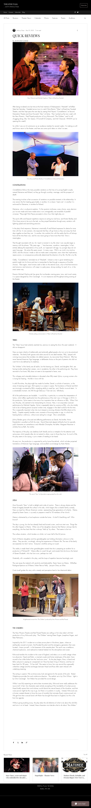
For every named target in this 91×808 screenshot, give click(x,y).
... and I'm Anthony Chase (11, 7)
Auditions (72, 18)
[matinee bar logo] (74, 765)
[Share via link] (26, 742)
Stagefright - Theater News (44, 775)
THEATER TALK (11, 4)
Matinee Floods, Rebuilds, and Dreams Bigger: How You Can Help (74, 776)
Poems (63, 18)
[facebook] (75, 12)
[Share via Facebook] (13, 742)
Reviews (15, 18)
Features (55, 18)
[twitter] (78, 12)
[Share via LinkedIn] (22, 742)
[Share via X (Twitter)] (18, 742)
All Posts (6, 18)
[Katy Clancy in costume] (17, 765)
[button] (85, 18)
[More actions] (77, 30)
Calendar (38, 18)
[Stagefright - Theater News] (45, 765)
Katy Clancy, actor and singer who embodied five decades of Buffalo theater (16, 776)
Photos (46, 18)
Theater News (26, 18)
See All (85, 754)
